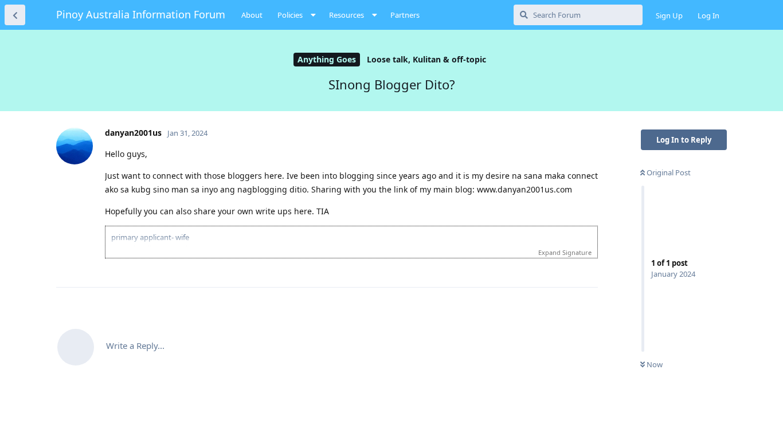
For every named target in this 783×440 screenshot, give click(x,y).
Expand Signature (565, 252)
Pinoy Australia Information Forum (140, 14)
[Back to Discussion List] (15, 15)
